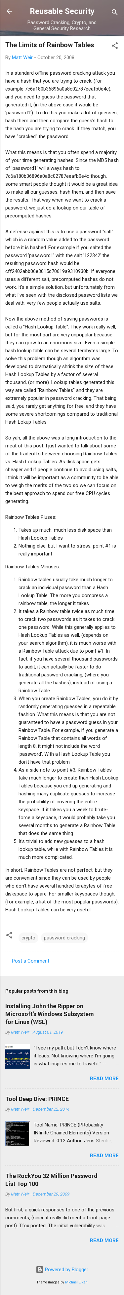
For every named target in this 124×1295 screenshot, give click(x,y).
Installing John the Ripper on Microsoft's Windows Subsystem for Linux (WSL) (49, 1014)
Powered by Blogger (66, 1270)
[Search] (115, 13)
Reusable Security (62, 11)
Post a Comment (30, 961)
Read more (104, 1079)
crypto (28, 938)
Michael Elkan (76, 1282)
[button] (115, 47)
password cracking (64, 938)
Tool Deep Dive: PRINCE (37, 1098)
